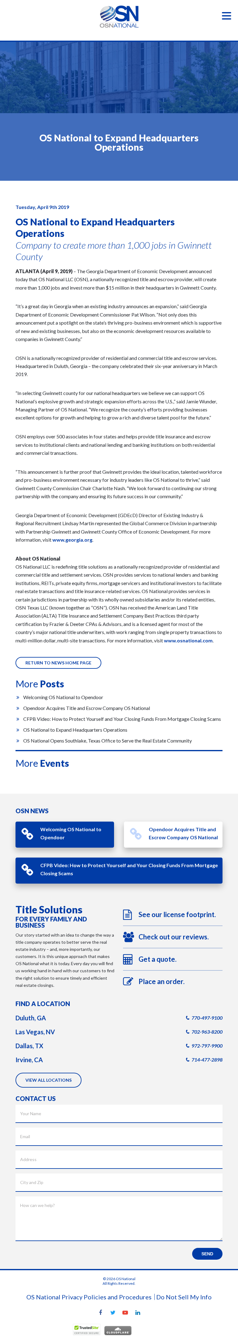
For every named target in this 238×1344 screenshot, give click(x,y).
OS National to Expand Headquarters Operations (75, 730)
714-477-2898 (207, 1059)
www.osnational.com (188, 640)
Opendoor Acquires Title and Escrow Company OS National (86, 708)
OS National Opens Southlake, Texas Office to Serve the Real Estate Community (107, 740)
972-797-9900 (207, 1046)
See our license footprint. (177, 914)
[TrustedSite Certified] (86, 1329)
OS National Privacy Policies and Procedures (89, 1297)
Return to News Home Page (58, 662)
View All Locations (48, 1080)
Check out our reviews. (174, 937)
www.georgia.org (72, 540)
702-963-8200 (207, 1032)
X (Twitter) (113, 1313)
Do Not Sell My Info (184, 1297)
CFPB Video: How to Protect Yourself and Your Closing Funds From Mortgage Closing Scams (122, 719)
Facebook (100, 1313)
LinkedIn (137, 1313)
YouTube (125, 1313)
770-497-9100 (207, 1018)
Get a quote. (158, 959)
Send (207, 1253)
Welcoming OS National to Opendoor (63, 697)
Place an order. (162, 981)
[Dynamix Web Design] (150, 1331)
